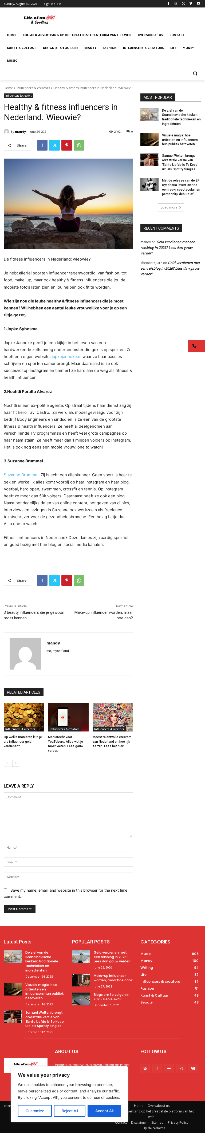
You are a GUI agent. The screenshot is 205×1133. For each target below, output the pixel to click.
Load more (169, 207)
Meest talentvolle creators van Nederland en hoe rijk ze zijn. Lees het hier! (112, 741)
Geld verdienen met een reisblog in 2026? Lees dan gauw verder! (167, 247)
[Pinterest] (66, 145)
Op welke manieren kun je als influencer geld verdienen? (23, 741)
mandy (20, 131)
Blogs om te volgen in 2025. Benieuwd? (111, 996)
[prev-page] (7, 763)
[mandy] (7, 131)
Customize (35, 1110)
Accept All (104, 1110)
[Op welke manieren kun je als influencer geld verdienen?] (24, 717)
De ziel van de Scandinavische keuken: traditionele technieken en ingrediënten (41, 961)
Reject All (70, 1110)
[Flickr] (169, 1068)
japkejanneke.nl (66, 356)
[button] (195, 73)
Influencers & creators (33, 88)
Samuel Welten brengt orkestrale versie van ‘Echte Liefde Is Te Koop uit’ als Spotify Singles (44, 1019)
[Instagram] (176, 4)
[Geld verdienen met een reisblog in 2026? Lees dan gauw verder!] (81, 956)
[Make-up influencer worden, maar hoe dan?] (81, 980)
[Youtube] (198, 4)
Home (8, 88)
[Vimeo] (191, 4)
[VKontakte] (193, 1068)
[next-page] (15, 763)
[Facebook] (168, 4)
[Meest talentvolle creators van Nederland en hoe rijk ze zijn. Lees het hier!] (113, 717)
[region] (69, 1094)
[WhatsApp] (79, 145)
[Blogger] (145, 1068)
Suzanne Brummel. (22, 474)
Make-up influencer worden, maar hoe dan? (113, 977)
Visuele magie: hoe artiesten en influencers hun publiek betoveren (180, 139)
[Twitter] (183, 4)
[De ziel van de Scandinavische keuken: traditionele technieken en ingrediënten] (149, 114)
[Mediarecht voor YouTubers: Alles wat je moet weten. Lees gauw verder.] (68, 717)
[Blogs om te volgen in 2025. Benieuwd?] (81, 999)
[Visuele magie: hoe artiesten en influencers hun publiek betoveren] (149, 139)
